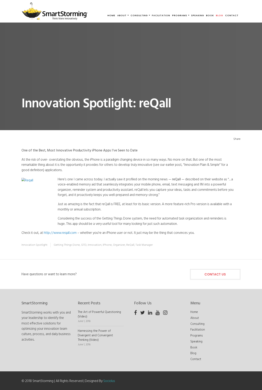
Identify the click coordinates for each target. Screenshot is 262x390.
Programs (196, 335)
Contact (195, 359)
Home (194, 312)
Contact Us (215, 274)
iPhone (107, 245)
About (194, 318)
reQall (130, 245)
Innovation (95, 245)
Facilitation (197, 329)
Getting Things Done (67, 245)
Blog (193, 353)
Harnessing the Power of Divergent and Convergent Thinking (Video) (95, 335)
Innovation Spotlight (34, 245)
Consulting (197, 324)
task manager (144, 245)
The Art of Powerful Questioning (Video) (99, 314)
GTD (84, 245)
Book (193, 347)
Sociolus (109, 381)
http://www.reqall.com (60, 233)
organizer (119, 245)
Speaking (196, 341)
